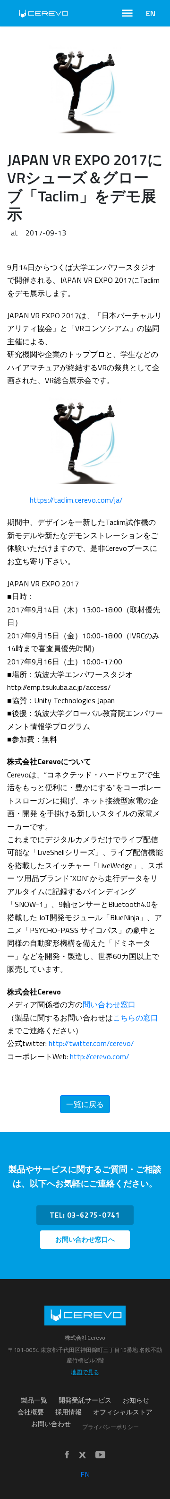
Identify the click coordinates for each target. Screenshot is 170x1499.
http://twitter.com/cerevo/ (91, 1043)
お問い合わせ (51, 1424)
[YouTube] (100, 1455)
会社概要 (30, 1412)
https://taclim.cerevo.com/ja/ (76, 499)
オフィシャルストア (123, 1412)
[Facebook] (67, 1455)
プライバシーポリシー (110, 1427)
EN (150, 13)
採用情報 (68, 1412)
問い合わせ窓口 (109, 1004)
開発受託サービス (85, 1400)
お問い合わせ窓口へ (85, 1239)
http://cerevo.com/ (99, 1056)
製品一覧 (34, 1400)
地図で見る (85, 1372)
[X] (82, 1455)
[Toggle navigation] (127, 13)
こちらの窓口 (135, 1017)
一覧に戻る (85, 1104)
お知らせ (136, 1400)
